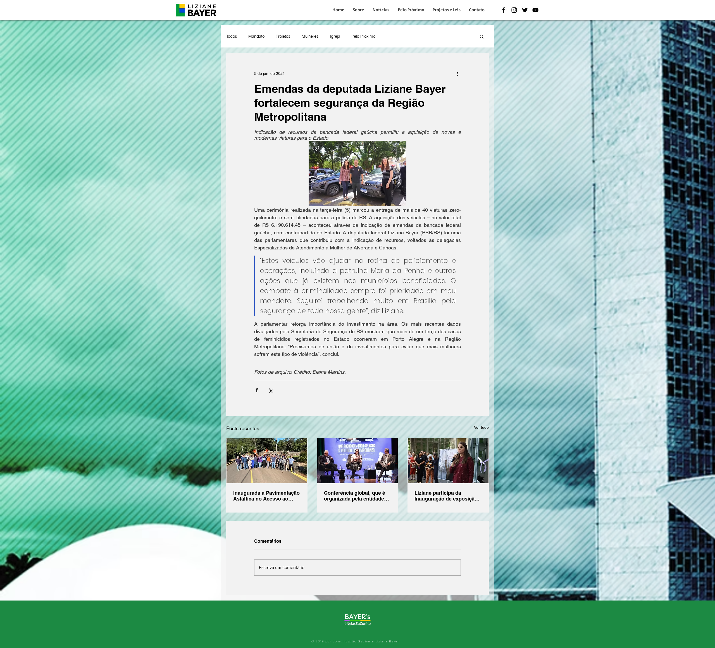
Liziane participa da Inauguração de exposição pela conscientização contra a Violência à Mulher (448, 496)
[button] (481, 36)
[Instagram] (514, 10)
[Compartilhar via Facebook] (256, 390)
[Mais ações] (457, 73)
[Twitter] (524, 10)
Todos (231, 36)
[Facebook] (503, 10)
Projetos (283, 36)
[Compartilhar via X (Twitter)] (270, 390)
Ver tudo (481, 427)
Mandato (256, 36)
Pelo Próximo (363, 36)
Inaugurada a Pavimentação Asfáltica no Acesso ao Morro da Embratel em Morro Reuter (266, 496)
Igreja (335, 36)
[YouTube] (535, 10)
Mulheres (310, 36)
